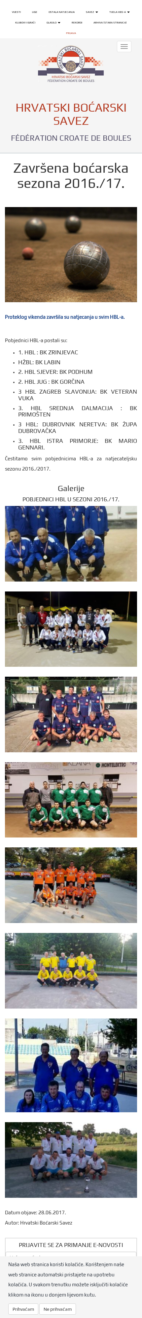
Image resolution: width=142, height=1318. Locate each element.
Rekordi (77, 22)
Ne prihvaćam (58, 1309)
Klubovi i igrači (25, 22)
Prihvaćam (23, 1309)
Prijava (71, 33)
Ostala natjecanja (62, 12)
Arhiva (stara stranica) (110, 22)
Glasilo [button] (52, 22)
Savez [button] (90, 12)
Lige (34, 12)
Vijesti (16, 12)
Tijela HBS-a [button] (117, 12)
